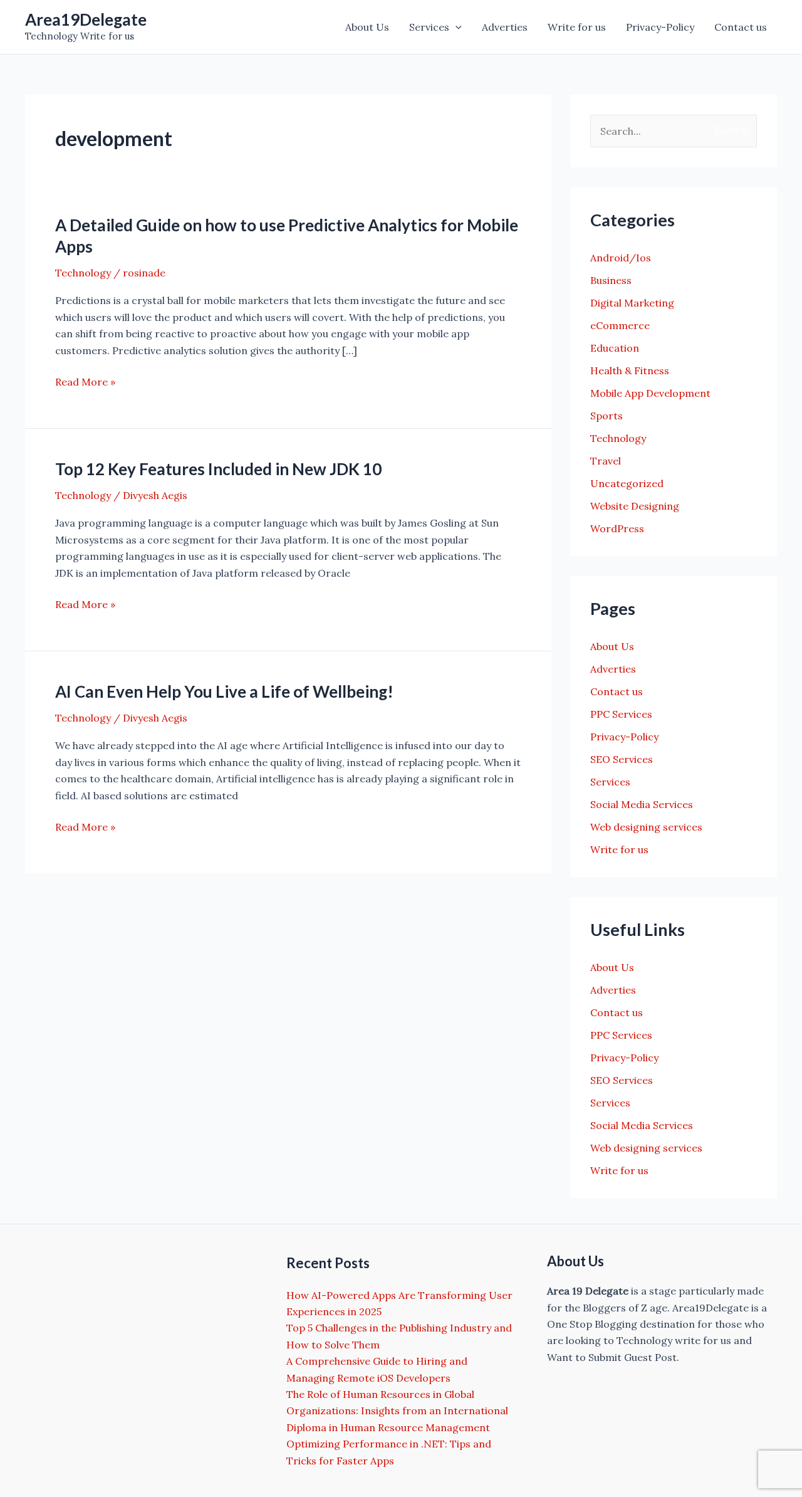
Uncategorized (627, 483)
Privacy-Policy (660, 27)
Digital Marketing (632, 303)
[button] (455, 27)
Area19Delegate (86, 19)
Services (429, 27)
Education (614, 348)
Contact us (740, 27)
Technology (83, 272)
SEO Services (621, 759)
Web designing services (646, 827)
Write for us (577, 27)
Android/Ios (620, 257)
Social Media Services (641, 804)
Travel (605, 460)
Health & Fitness (629, 370)
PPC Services (621, 714)
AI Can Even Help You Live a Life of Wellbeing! (224, 691)
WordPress (617, 528)
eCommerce (620, 325)
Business (611, 280)
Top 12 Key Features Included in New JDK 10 (218, 469)
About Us (367, 27)
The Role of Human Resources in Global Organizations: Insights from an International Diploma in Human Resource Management (397, 1411)
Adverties (505, 27)
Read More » (85, 382)
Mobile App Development (650, 393)
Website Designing (634, 506)
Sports (606, 415)
